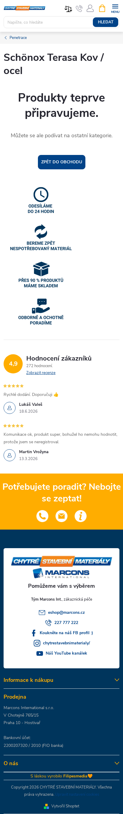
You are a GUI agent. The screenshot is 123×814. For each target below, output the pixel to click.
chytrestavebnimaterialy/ (66, 643)
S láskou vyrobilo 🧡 (61, 776)
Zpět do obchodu (61, 162)
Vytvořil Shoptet (65, 806)
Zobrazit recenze (41, 373)
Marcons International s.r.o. (29, 708)
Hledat (105, 22)
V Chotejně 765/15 (21, 715)
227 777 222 (66, 622)
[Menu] (115, 8)
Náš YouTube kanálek (66, 653)
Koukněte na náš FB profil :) (66, 633)
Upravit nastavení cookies (77, 794)
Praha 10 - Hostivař (22, 723)
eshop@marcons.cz (66, 612)
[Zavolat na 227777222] (79, 8)
